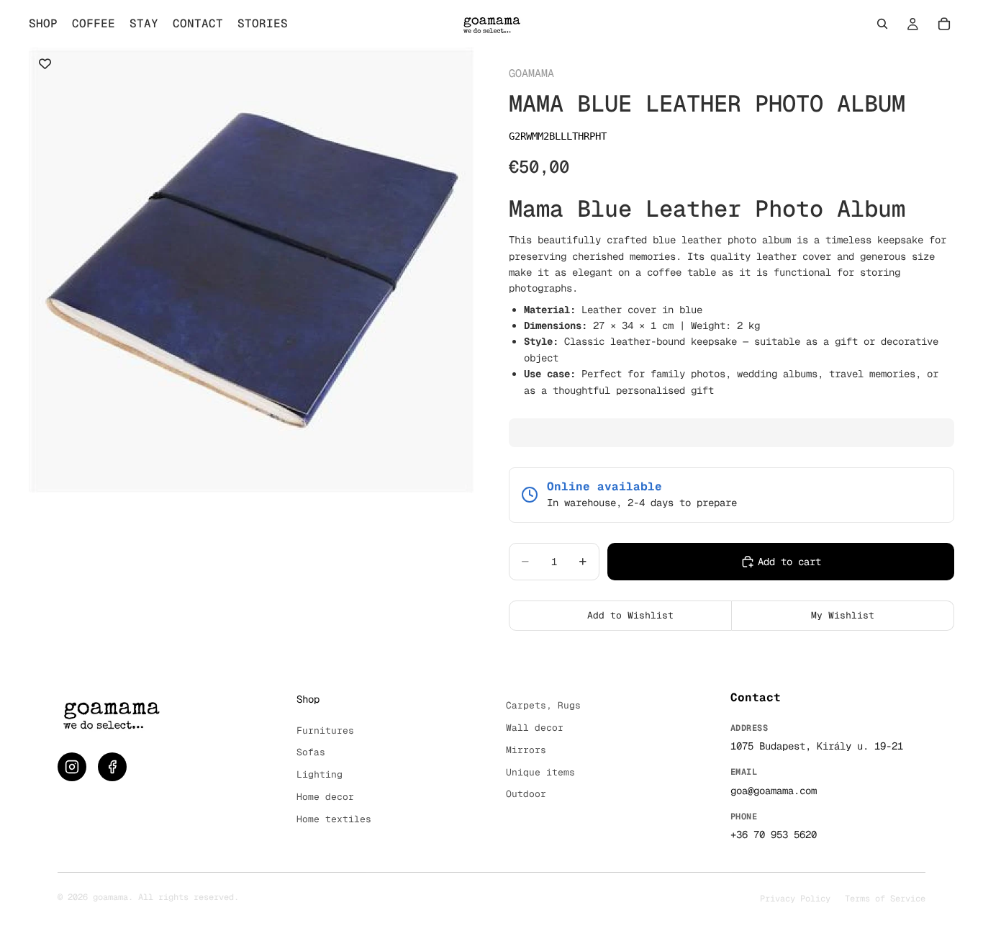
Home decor (325, 797)
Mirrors (526, 750)
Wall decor (534, 727)
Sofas (310, 752)
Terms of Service (885, 898)
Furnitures (325, 730)
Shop (308, 699)
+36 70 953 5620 (773, 834)
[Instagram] (72, 766)
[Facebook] (112, 766)
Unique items (540, 772)
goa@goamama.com (773, 790)
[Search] (882, 24)
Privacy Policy (795, 898)
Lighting (319, 774)
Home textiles (333, 819)
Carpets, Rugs (543, 705)
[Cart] (944, 24)
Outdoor (526, 794)
